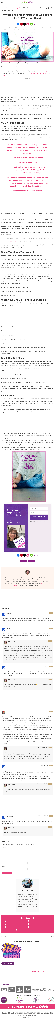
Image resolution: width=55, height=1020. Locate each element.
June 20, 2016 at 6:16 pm (43, 711)
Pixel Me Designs (29, 1017)
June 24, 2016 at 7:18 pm (43, 628)
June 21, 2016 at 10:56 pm (43, 666)
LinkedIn (46, 1006)
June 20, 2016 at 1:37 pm (42, 826)
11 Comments (37, 20)
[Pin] (21, 24)
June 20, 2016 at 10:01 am (43, 815)
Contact (40, 1006)
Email (3, 866)
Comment (4, 847)
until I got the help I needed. (9, 241)
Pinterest (30, 1006)
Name (3, 860)
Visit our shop (8, 963)
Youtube (37, 1006)
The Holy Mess (27, 3)
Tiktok (43, 1006)
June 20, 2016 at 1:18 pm (43, 765)
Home (3, 8)
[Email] (27, 24)
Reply (50, 628)
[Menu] (2, 3)
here (20, 898)
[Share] (18, 24)
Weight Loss (9, 8)
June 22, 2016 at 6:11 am (42, 747)
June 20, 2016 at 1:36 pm (42, 783)
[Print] (31, 24)
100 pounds (42, 71)
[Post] (24, 24)
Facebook (27, 1006)
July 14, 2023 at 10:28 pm (43, 612)
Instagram (34, 1006)
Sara (18, 20)
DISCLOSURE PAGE (38, 971)
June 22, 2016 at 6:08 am (42, 679)
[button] (16, 537)
